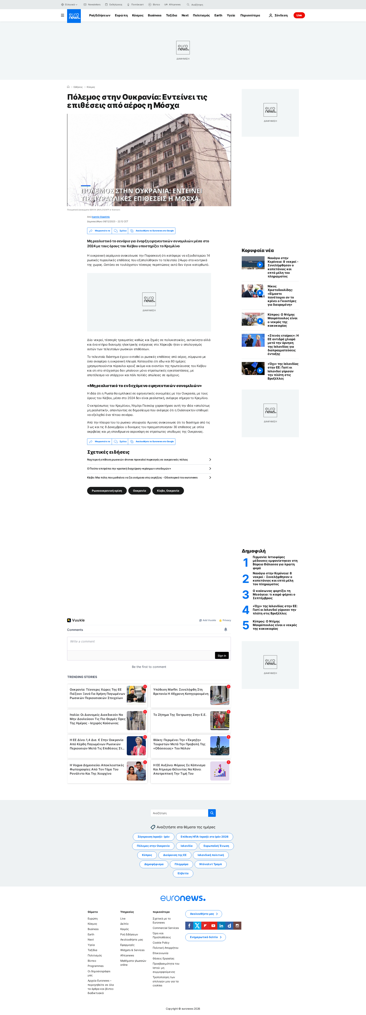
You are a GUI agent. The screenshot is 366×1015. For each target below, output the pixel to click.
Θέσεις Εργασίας (163, 958)
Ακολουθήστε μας (131, 939)
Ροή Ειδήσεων (99, 15)
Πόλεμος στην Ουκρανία (153, 845)
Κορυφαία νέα (258, 250)
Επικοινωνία (160, 953)
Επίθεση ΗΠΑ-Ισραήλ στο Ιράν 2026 (204, 836)
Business (154, 15)
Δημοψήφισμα (154, 864)
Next (185, 15)
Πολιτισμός (201, 15)
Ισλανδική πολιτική (211, 855)
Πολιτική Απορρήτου (165, 947)
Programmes (96, 965)
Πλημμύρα (181, 864)
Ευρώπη (121, 15)
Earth (218, 15)
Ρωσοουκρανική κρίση (107, 490)
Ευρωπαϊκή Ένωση (216, 845)
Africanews (127, 955)
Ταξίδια (171, 15)
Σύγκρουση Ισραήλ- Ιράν (154, 836)
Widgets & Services (132, 950)
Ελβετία (183, 873)
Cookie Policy (161, 942)
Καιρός (124, 929)
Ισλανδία (187, 845)
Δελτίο (124, 923)
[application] (149, 160)
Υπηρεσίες (127, 911)
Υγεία (231, 15)
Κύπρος (147, 855)
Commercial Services (166, 927)
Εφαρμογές (127, 944)
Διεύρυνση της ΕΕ (175, 855)
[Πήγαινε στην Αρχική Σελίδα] (74, 16)
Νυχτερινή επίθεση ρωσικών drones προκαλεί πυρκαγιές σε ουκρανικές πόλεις (137, 459)
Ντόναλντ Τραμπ (210, 864)
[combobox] (207, 5)
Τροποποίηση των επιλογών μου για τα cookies (166, 981)
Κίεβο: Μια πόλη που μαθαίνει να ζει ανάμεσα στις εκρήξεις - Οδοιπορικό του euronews (142, 477)
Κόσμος (137, 15)
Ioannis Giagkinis (101, 216)
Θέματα (93, 911)
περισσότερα (161, 911)
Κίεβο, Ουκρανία (168, 490)
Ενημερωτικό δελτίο (204, 937)
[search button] (188, 5)
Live (299, 15)
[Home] (68, 87)
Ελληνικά (70, 4)
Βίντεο (92, 960)
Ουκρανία (139, 490)
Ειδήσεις (78, 87)
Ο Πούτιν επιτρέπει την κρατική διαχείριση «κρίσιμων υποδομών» (129, 468)
